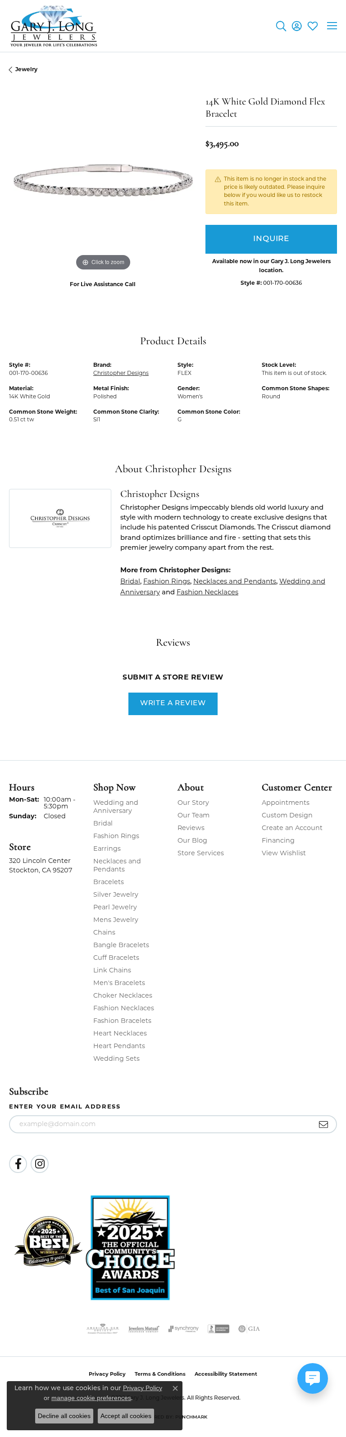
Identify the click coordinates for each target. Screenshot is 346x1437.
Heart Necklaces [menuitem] (120, 1033)
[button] (281, 26)
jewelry (26, 69)
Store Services (201, 853)
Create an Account (292, 828)
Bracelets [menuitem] (108, 882)
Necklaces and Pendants (234, 581)
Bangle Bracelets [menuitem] (121, 945)
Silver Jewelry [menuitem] (115, 894)
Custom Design (287, 815)
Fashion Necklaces (207, 592)
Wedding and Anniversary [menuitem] (115, 806)
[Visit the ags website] (102, 1329)
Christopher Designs (121, 373)
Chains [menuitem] (104, 932)
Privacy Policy (142, 1387)
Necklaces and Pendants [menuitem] (117, 865)
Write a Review (173, 703)
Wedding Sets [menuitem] (116, 1058)
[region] (102, 179)
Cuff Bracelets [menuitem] (116, 957)
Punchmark (191, 1417)
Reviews (191, 828)
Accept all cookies (125, 1415)
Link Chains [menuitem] (112, 970)
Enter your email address (64, 1106)
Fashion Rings (166, 581)
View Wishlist (284, 853)
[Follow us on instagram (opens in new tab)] (40, 1164)
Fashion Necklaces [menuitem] (123, 1008)
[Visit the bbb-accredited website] (218, 1329)
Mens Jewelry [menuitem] (115, 920)
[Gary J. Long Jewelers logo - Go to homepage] (54, 26)
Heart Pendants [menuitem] (119, 1046)
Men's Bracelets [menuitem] (119, 983)
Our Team (193, 815)
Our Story (193, 802)
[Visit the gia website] (249, 1329)
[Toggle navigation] (332, 25)
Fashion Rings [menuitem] (116, 836)
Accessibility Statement (226, 1374)
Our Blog (192, 840)
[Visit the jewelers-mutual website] (143, 1329)
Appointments (286, 802)
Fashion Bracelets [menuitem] (122, 1021)
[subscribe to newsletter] (323, 1124)
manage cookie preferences (91, 1397)
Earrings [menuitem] (107, 848)
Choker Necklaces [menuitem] (122, 995)
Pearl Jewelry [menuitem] (115, 907)
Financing (278, 840)
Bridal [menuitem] (103, 823)
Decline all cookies (64, 1415)
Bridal (130, 581)
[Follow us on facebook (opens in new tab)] (18, 1164)
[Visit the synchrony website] (183, 1329)
